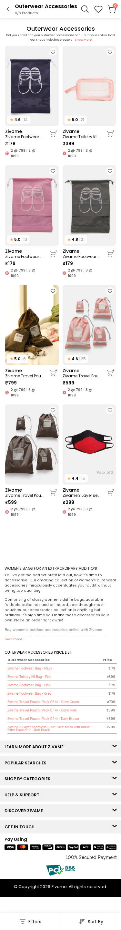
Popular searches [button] (27, 763)
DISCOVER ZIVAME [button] (25, 810)
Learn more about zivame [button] (35, 747)
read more (13, 639)
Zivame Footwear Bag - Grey (82, 256)
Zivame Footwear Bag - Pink (24, 256)
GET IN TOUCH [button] (21, 827)
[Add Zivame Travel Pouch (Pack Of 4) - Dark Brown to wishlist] (53, 410)
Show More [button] (83, 40)
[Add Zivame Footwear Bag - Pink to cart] (53, 253)
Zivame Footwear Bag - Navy (24, 136)
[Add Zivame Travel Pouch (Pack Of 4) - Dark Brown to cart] (53, 492)
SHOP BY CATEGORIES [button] (29, 779)
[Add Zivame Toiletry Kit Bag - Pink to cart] (111, 133)
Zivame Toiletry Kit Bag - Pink (82, 136)
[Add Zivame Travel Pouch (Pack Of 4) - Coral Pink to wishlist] (110, 291)
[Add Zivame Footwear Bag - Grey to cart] (111, 253)
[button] (98, 9)
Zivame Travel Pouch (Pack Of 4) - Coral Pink (82, 376)
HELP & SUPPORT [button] (23, 795)
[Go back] (8, 9)
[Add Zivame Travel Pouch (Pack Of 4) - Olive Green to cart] (53, 373)
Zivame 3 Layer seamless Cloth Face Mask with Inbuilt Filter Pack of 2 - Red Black (82, 495)
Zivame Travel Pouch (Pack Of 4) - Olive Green (24, 376)
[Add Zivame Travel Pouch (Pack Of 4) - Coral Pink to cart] (111, 373)
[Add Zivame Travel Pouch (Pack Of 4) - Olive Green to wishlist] (53, 291)
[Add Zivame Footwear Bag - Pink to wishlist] (53, 171)
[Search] (85, 9)
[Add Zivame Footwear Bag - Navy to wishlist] (53, 52)
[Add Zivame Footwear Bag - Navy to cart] (53, 133)
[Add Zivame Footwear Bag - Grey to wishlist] (110, 171)
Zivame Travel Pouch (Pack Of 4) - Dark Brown (24, 495)
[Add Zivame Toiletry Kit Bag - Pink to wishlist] (110, 52)
